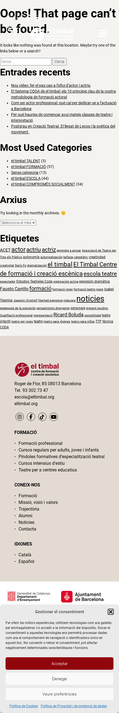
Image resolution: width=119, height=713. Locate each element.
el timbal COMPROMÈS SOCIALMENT (43, 184)
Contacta (27, 529)
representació (43, 315)
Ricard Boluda (68, 315)
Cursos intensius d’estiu (42, 463)
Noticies (26, 522)
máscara (69, 300)
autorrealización (51, 257)
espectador (7, 281)
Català (50, 19)
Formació (28, 495)
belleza (68, 257)
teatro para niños (83, 321)
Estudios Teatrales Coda (34, 281)
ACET (5, 250)
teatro (38, 321)
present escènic (97, 308)
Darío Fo (20, 265)
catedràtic (81, 257)
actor (18, 249)
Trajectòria (29, 509)
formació (40, 288)
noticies (90, 298)
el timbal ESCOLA (26, 178)
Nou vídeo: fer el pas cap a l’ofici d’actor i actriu (50, 85)
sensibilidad (92, 315)
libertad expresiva (50, 300)
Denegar (59, 678)
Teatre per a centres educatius (48, 470)
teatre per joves (22, 321)
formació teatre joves (88, 289)
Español (66, 19)
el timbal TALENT (25, 161)
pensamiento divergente (53, 308)
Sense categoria (24, 172)
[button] (110, 612)
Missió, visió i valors (38, 502)
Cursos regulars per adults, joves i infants (59, 450)
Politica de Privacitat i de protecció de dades (74, 706)
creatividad (97, 257)
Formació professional (41, 443)
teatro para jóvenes (57, 321)
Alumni (25, 515)
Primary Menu (103, 33)
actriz (49, 249)
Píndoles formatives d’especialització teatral (62, 456)
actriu (33, 249)
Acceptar (59, 663)
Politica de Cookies (23, 706)
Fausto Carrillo (14, 288)
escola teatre (100, 273)
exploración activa (65, 281)
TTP (98, 321)
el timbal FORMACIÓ (28, 166)
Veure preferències (59, 694)
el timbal (60, 264)
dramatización (37, 265)
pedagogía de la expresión (18, 308)
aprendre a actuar (69, 250)
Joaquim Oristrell (25, 300)
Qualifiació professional (16, 315)
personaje (78, 308)
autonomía (31, 257)
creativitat (7, 265)
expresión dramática (94, 281)
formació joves (62, 289)
